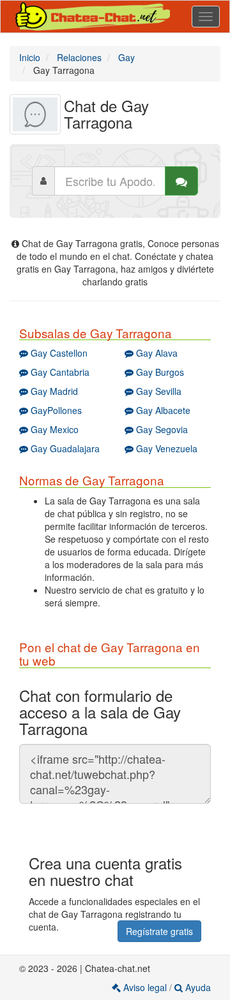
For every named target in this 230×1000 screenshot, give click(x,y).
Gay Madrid (53, 391)
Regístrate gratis (159, 931)
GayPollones (55, 410)
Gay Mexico (53, 429)
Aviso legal (145, 987)
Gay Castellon (58, 352)
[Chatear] (181, 181)
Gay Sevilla (157, 391)
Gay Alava (156, 352)
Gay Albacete (162, 410)
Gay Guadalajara (64, 448)
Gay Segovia (161, 429)
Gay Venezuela (165, 448)
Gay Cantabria (58, 372)
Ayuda (197, 987)
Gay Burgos (159, 372)
